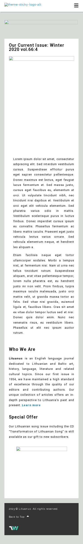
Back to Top (17, 516)
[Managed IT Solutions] (14, 529)
